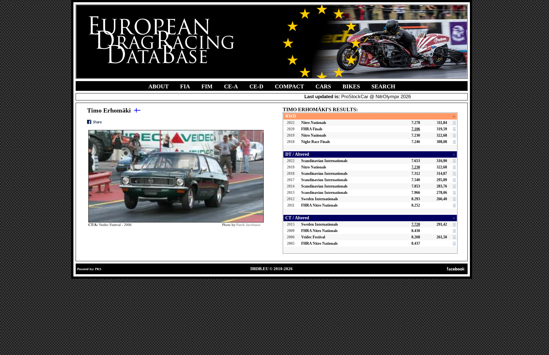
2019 (291, 135)
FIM (207, 86)
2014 (291, 186)
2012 (291, 199)
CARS (323, 86)
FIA (185, 86)
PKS (98, 269)
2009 (291, 231)
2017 (291, 180)
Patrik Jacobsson (248, 225)
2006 (291, 237)
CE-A (231, 86)
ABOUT (158, 86)
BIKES (351, 86)
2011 (291, 205)
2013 (291, 192)
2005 (291, 243)
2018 (291, 142)
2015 (291, 224)
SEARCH (383, 86)
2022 (291, 122)
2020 (291, 129)
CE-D (256, 86)
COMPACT (289, 86)
